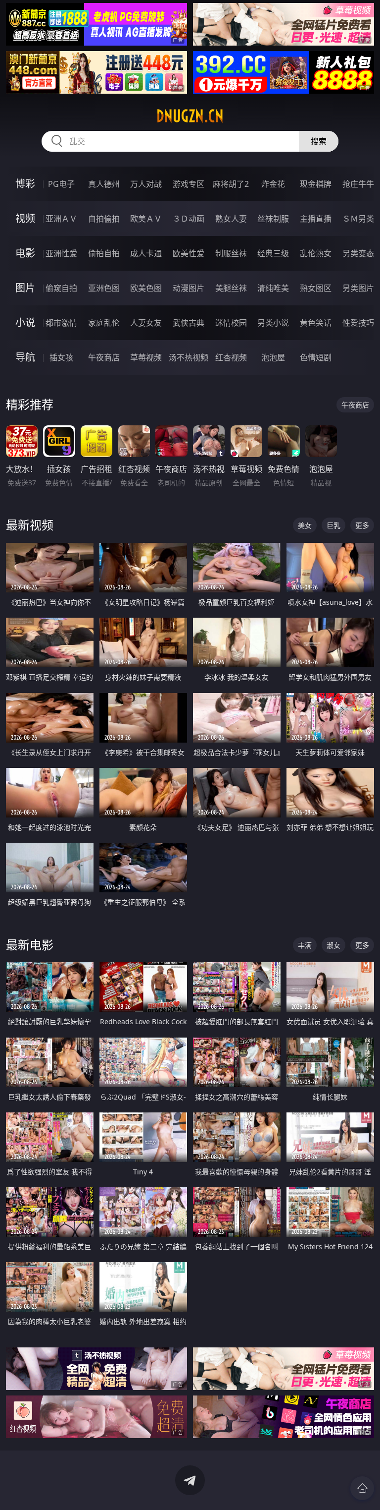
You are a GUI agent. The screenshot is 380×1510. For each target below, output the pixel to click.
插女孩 (61, 357)
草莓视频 (146, 357)
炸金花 (273, 183)
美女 (305, 525)
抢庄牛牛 (358, 183)
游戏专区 (188, 183)
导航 (25, 357)
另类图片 (358, 288)
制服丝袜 (231, 253)
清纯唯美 (273, 288)
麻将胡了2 (231, 183)
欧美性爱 (188, 253)
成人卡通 (146, 253)
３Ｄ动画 (188, 218)
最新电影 (29, 944)
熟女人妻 (231, 218)
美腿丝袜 (231, 288)
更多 (362, 525)
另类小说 (273, 322)
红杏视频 (231, 357)
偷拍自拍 (104, 253)
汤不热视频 (188, 357)
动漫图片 (188, 288)
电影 (25, 253)
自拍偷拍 (104, 218)
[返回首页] (362, 1488)
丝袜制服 (273, 218)
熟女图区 (316, 288)
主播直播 (316, 218)
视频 (25, 218)
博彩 (25, 183)
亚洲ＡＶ (61, 218)
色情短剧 (316, 357)
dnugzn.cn (190, 116)
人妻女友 (146, 322)
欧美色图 (146, 288)
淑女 (333, 945)
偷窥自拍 (61, 288)
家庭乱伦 (104, 322)
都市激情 (61, 322)
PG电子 (61, 183)
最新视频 (29, 525)
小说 (25, 322)
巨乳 (333, 525)
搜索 (319, 141)
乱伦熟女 (316, 253)
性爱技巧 (358, 322)
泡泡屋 (273, 357)
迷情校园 (231, 322)
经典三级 (273, 253)
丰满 (305, 945)
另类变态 (358, 253)
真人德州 (104, 183)
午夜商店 (104, 357)
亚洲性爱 (61, 253)
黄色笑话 (316, 322)
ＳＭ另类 (358, 218)
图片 (25, 287)
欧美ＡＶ (146, 218)
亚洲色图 (104, 288)
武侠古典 (188, 322)
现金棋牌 (316, 183)
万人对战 (146, 183)
